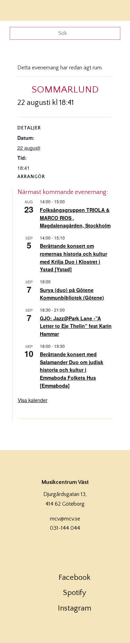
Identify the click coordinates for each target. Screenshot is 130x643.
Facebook (74, 577)
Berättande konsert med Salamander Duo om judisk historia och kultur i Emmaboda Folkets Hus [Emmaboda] (71, 370)
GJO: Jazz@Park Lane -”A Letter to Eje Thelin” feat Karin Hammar (76, 326)
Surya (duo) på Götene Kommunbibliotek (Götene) (72, 293)
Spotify (74, 592)
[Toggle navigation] (115, 9)
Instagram (74, 608)
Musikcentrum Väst (25, 9)
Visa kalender (32, 400)
